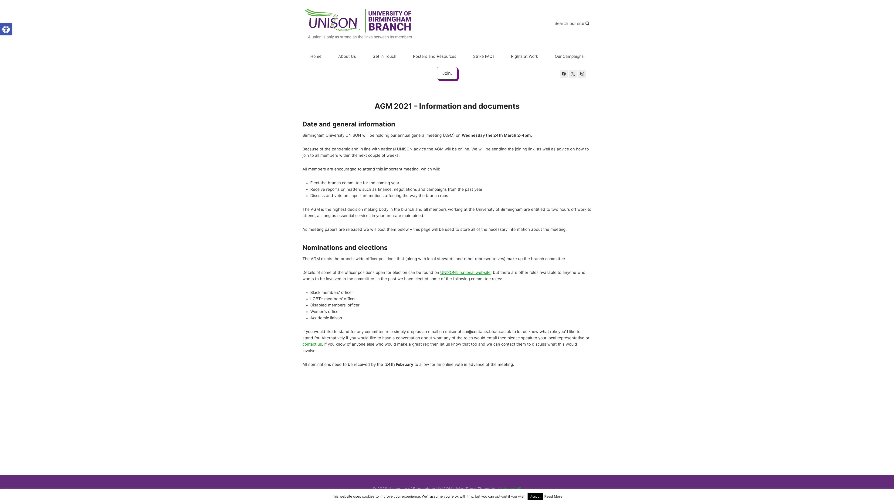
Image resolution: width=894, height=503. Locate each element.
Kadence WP (510, 488)
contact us (312, 344)
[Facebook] (564, 74)
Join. (447, 73)
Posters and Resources (434, 56)
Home (316, 56)
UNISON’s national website (465, 272)
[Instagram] (582, 74)
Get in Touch (384, 56)
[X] (573, 74)
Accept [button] (535, 496)
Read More (553, 496)
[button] (6, 29)
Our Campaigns (569, 56)
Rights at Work (524, 56)
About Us (347, 56)
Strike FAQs (483, 56)
